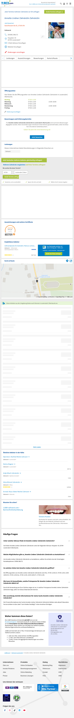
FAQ (44, 676)
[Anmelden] (64, 3)
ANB (60, 676)
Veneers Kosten (44, 516)
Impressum (62, 665)
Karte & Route (52, 58)
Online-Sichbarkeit (26, 665)
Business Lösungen (27, 676)
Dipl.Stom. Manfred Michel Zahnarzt (15, 457)
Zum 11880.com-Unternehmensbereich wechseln (42, 4)
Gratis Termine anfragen (54, 12)
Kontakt (45, 672)
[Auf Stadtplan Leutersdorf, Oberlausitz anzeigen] (71, 260)
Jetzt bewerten (37, 137)
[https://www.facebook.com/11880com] (5, 710)
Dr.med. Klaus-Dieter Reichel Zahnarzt (16, 492)
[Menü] (71, 3)
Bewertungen (39, 58)
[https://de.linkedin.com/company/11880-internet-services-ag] (19, 710)
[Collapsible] (69, 540)
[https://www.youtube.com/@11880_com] (24, 710)
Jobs (4, 672)
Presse (5, 676)
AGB (60, 672)
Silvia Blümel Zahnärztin (11, 482)
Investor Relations (8, 668)
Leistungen (10, 58)
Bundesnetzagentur (11, 622)
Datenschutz (62, 668)
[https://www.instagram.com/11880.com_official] (10, 710)
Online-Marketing (26, 672)
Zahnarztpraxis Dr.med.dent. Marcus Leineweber (20, 246)
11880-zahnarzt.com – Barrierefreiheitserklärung (13, 508)
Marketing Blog (47, 665)
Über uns (6, 665)
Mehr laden (37, 447)
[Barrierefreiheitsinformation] (67, 3)
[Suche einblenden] (61, 3)
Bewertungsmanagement (29, 668)
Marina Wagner (8, 464)
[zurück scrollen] (3, 58)
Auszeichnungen (24, 58)
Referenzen (46, 668)
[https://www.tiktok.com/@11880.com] (15, 710)
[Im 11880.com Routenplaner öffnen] (67, 260)
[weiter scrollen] (71, 58)
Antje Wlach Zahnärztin (11, 473)
